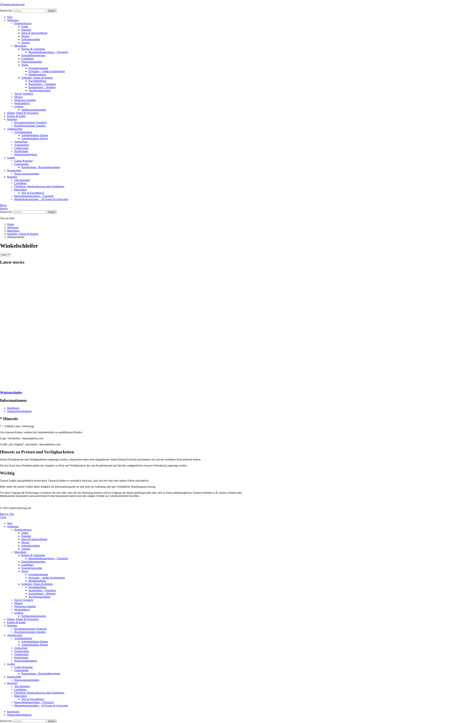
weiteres (18, 106)
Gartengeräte (21, 164)
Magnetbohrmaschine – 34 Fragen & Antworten (41, 199)
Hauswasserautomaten (26, 173)
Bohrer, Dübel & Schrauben (23, 112)
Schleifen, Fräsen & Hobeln (37, 77)
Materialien (20, 189)
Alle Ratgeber (22, 180)
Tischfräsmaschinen (39, 90)
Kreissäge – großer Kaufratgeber (46, 71)
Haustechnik (14, 170)
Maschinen (20, 45)
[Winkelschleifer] (122, 327)
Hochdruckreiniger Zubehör (30, 125)
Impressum (13, 407)
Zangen (25, 42)
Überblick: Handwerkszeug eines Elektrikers (39, 186)
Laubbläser (27, 58)
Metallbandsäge (37, 74)
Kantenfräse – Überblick (42, 84)
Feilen (24, 26)
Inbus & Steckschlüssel (34, 32)
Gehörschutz (21, 148)
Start (9, 16)
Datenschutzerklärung (19, 411)
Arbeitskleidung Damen (34, 135)
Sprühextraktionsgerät (33, 109)
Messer (25, 36)
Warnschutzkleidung (25, 154)
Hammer (26, 29)
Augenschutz (21, 144)
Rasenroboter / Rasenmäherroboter (40, 167)
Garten (11, 157)
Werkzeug (12, 20)
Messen (18, 96)
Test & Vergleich (23, 93)
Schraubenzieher (30, 39)
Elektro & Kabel (16, 116)
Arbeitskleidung (23, 132)
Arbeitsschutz (14, 128)
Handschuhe (21, 151)
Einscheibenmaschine (33, 55)
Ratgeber (12, 176)
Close (3, 517)
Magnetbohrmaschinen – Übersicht (48, 52)
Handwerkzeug (22, 23)
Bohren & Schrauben (33, 48)
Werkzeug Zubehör (25, 100)
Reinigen (12, 119)
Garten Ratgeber (23, 160)
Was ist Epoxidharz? (32, 192)
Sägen (24, 64)
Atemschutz (21, 141)
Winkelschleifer (11, 392)
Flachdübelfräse (37, 80)
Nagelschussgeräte (31, 61)
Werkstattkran (22, 103)
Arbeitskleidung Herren (34, 138)
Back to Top (7, 514)
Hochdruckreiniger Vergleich (30, 122)
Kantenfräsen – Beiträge (42, 87)
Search (51, 10)
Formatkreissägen (38, 68)
